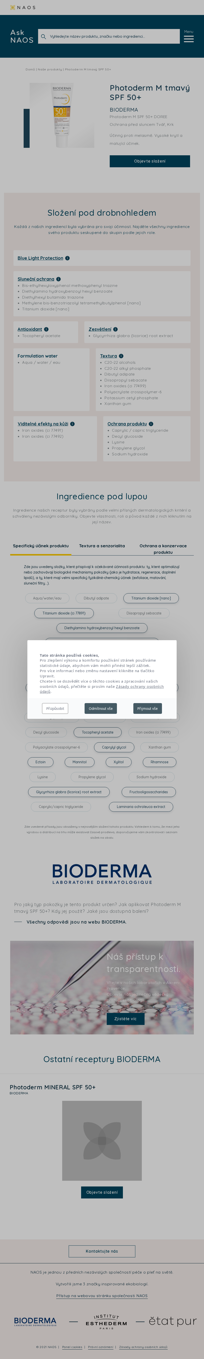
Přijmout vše (147, 708)
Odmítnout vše (101, 708)
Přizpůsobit (55, 708)
